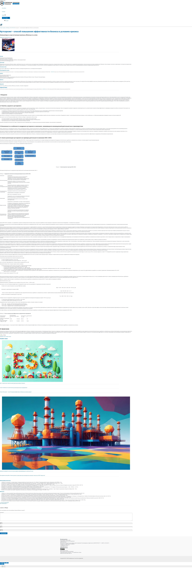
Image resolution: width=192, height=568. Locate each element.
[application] (5, 15)
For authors (4, 8)
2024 (11, 27)
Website (1, 529)
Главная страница (2, 27)
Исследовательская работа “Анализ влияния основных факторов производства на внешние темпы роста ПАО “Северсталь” (22, 475)
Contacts (3, 11)
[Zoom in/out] (1, 562)
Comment (2, 512)
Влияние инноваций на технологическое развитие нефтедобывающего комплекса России (16, 471)
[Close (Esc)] (8, 562)
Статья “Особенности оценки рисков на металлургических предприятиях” (13, 387)
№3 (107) (13, 27)
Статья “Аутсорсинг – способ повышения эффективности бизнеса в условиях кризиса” (16, 391)
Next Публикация (3, 503)
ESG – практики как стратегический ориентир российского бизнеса (12, 383)
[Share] (5, 562)
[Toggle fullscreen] (3, 562)
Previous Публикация (4, 502)
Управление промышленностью (6, 37)
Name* (1, 522)
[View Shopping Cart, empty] (1, 25)
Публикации (8, 27)
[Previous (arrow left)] (1, 564)
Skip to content (2, 0)
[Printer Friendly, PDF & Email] (3, 335)
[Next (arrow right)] (3, 564)
